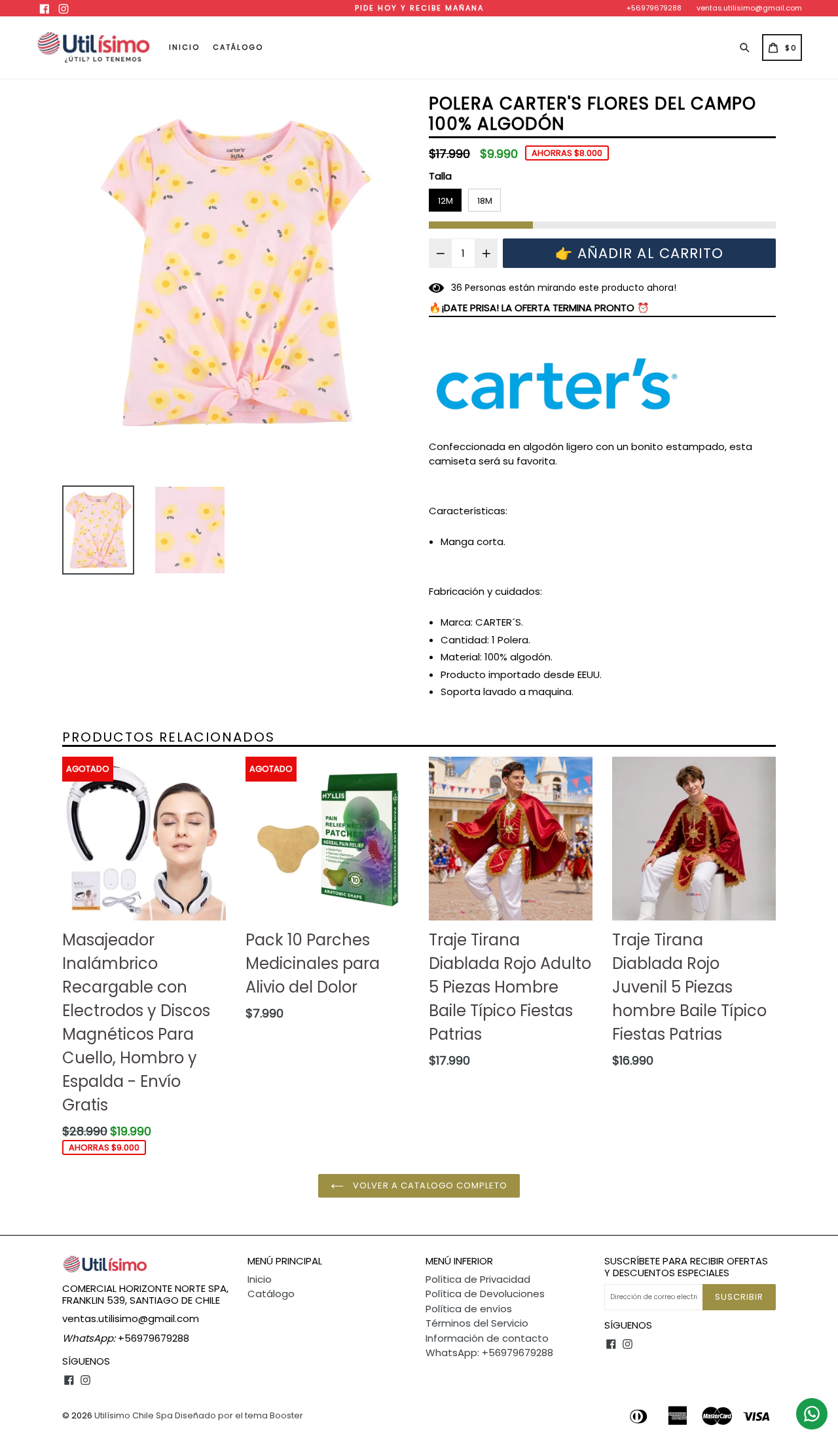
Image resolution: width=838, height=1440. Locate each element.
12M (445, 201)
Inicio (184, 47)
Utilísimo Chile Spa (133, 1415)
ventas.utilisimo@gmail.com (749, 8)
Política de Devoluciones (485, 1293)
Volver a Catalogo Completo (428, 1185)
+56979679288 (654, 8)
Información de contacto (487, 1338)
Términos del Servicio (477, 1323)
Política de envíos (469, 1309)
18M (484, 201)
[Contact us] (812, 1414)
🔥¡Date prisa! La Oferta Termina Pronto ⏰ (539, 307)
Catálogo (238, 47)
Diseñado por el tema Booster (239, 1415)
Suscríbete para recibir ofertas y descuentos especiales (686, 1267)
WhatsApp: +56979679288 (489, 1352)
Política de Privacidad (478, 1279)
